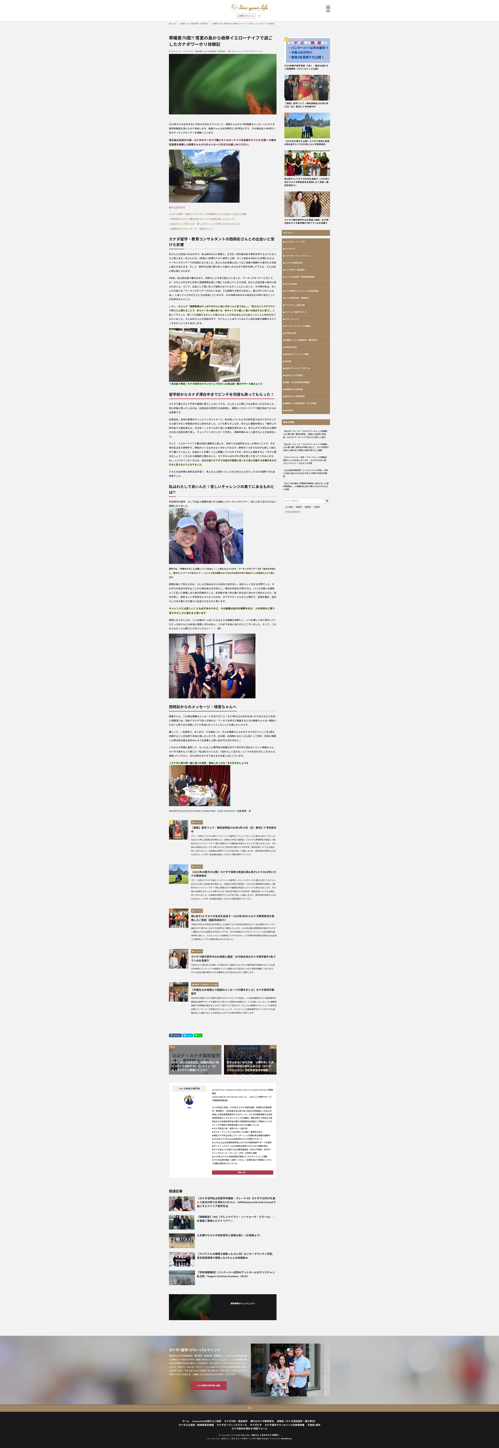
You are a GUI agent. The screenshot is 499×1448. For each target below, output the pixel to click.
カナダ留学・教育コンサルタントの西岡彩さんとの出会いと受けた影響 (208, 214)
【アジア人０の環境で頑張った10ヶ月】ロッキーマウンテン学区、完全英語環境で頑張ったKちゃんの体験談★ (236, 1255)
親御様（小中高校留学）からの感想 (205, 984)
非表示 (180, 207)
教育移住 (308, 507)
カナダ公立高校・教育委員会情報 (299, 277)
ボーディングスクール (293, 512)
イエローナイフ (236, 51)
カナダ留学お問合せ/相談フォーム (249, 1428)
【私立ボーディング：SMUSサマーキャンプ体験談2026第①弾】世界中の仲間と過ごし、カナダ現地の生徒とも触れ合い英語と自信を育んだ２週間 (306, 447)
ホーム (185, 1421)
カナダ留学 (289, 507)
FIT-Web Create (261, 1438)
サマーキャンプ (292, 319)
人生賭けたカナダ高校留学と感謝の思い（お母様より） (229, 1235)
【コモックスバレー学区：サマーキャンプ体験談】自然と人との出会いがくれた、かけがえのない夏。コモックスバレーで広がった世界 (305, 460)
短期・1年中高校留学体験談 (297, 382)
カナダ (252, 51)
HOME (173, 24)
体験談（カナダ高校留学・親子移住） (194, 24)
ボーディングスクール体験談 (297, 326)
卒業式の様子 (291, 347)
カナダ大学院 (291, 284)
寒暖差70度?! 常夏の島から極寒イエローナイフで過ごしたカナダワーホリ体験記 (243, 24)
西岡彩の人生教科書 (294, 389)
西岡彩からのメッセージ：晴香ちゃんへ (192, 228)
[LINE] (198, 1035)
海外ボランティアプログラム (297, 368)
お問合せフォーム (246, 16)
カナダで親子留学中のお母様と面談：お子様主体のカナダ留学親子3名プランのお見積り (233, 958)
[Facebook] (175, 1035)
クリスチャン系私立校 (295, 305)
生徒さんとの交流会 (294, 375)
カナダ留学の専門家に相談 (208, 1385)
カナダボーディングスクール (297, 256)
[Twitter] (187, 1035)
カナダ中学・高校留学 (295, 270)
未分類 (288, 361)
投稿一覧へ (242, 1172)
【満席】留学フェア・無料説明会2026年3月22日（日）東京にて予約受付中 (233, 829)
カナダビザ (198, 822)
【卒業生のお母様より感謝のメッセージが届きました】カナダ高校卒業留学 (232, 991)
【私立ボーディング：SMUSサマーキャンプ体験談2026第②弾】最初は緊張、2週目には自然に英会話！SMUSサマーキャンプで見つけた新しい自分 (305, 434)
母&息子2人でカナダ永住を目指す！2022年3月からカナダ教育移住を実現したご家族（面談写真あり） (232, 918)
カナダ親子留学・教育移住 (297, 298)
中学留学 (317, 507)
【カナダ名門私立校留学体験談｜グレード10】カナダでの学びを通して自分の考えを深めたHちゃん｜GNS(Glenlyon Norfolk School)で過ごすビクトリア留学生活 (236, 1202)
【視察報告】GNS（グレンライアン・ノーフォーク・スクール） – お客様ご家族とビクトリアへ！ (235, 1218)
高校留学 (289, 410)
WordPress (286, 1438)
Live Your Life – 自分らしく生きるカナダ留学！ (258, 1435)
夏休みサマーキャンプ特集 (297, 354)
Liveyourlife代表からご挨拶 (206, 1421)
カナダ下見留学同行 (294, 263)
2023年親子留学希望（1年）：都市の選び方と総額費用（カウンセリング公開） (306, 67)
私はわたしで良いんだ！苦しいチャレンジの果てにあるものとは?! (206, 224)
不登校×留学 (290, 333)
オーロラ (246, 51)
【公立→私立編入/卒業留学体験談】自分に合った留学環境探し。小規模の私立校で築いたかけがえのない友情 (306, 486)
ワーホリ (259, 51)
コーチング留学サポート (296, 312)
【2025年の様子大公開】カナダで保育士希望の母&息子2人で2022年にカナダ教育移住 (233, 873)
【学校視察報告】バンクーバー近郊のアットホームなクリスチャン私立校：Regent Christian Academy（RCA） (236, 1274)
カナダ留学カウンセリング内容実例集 (301, 291)
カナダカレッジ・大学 (295, 242)
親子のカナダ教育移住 (295, 396)
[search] (327, 501)
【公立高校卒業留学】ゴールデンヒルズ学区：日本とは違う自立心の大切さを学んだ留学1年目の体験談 (305, 473)
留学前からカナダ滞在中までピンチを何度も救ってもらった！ (204, 219)
